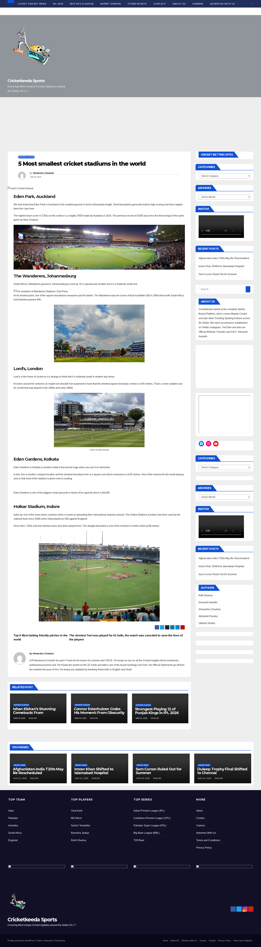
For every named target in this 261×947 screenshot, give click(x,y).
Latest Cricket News (32, 3)
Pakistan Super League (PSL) (150, 825)
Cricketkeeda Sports (26, 80)
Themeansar (59, 940)
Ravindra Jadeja (80, 833)
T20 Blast (139, 840)
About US (178, 3)
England (13, 840)
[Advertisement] (130, 120)
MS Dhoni (76, 818)
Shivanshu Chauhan (43, 173)
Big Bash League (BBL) (147, 833)
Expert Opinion (110, 3)
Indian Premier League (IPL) (149, 810)
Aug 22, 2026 (20, 778)
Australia (13, 825)
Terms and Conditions (208, 840)
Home (165, 940)
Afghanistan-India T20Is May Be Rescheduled (224, 258)
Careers (197, 3)
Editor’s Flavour (82, 3)
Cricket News (19, 765)
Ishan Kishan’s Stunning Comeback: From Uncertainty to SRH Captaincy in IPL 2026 (34, 714)
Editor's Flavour (26, 157)
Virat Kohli (76, 810)
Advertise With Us (222, 3)
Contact (159, 3)
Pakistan (13, 818)
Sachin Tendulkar (80, 825)
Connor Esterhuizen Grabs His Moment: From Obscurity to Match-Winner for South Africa (99, 714)
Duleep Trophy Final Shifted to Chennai (222, 771)
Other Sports (137, 3)
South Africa (15, 833)
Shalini (33, 718)
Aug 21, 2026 (81, 778)
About (199, 810)
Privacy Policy (204, 847)
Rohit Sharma (78, 840)
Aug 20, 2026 (143, 778)
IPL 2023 (58, 3)
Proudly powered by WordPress (22, 940)
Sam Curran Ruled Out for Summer (218, 274)
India (11, 810)
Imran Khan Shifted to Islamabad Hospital (221, 266)
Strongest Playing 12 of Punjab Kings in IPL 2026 (157, 711)
